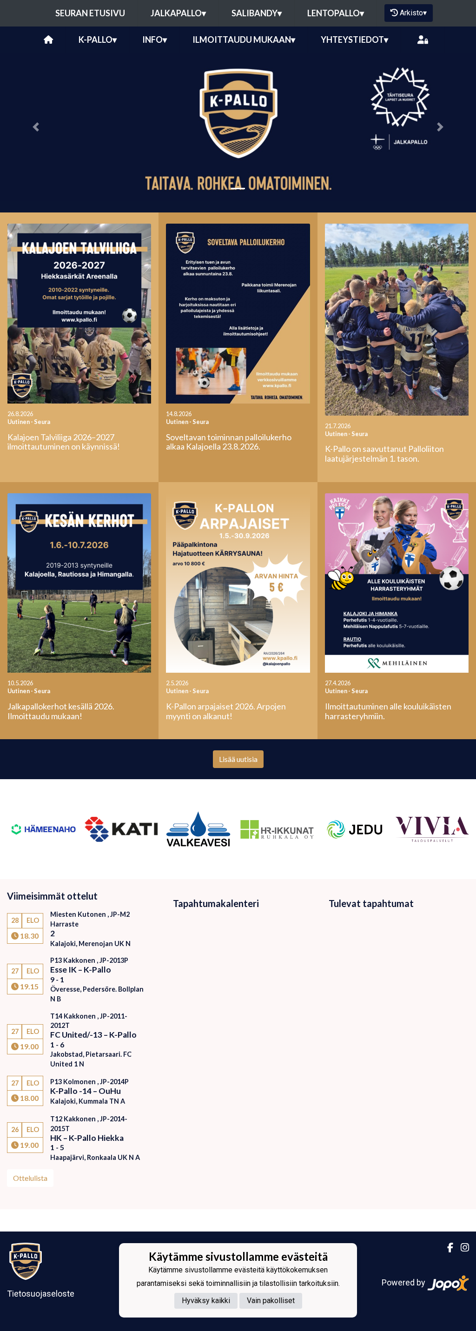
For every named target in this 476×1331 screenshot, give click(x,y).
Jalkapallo (178, 13)
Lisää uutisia (238, 759)
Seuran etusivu (90, 13)
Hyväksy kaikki (206, 1300)
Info (154, 39)
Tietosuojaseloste (40, 1293)
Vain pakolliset (271, 1300)
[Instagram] (461, 1248)
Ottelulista (30, 1177)
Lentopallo (335, 13)
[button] (36, 127)
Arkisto (413, 12)
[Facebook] (446, 1248)
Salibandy (256, 13)
